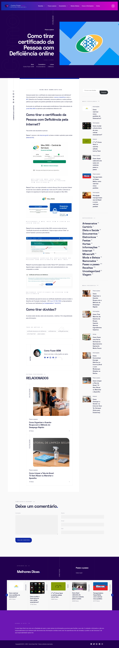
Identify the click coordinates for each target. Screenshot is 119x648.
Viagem (87, 274)
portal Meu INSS (30, 108)
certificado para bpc (63, 331)
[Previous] (7, 595)
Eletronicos (90, 237)
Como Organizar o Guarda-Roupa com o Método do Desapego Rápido (40, 425)
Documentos (62, 6)
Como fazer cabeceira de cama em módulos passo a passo (97, 164)
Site (62, 528)
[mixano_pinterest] (99, 644)
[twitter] (47, 358)
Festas (87, 240)
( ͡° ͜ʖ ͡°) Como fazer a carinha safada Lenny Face (97, 146)
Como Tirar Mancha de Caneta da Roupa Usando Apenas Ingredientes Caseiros (97, 322)
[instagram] (56, 358)
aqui (47, 189)
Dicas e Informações (88, 6)
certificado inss (52, 331)
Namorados (90, 261)
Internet (88, 251)
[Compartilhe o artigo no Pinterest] (14, 97)
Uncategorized (92, 271)
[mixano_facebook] (91, 644)
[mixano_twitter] (94, 644)
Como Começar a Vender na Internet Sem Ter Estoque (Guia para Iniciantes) (97, 406)
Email (62, 521)
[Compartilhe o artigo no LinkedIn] (14, 94)
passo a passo (41, 334)
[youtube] (50, 358)
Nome (63, 513)
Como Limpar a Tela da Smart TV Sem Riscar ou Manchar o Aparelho (41, 476)
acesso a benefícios (60, 97)
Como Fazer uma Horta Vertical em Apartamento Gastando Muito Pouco (97, 342)
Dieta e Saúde (91, 230)
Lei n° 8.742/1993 (56, 301)
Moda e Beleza (75, 6)
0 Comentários (40, 66)
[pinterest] (53, 358)
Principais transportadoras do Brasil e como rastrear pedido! (97, 201)
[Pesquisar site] (113, 6)
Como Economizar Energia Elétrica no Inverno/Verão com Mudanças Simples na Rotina (97, 364)
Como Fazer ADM (28, 66)
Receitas (40, 6)
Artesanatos (90, 223)
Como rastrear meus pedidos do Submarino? (14, 595)
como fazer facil (31, 334)
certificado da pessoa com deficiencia (36, 331)
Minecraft (89, 254)
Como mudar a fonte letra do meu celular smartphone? (97, 130)
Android (29, 137)
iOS (32, 137)
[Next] (112, 595)
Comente (17, 513)
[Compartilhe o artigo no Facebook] (14, 102)
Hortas (98, 6)
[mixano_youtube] (97, 644)
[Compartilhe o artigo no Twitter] (14, 99)
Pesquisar (103, 92)
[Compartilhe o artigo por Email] (14, 91)
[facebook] (45, 358)
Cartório (88, 227)
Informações (91, 247)
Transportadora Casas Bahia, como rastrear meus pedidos (97, 182)
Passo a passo (52, 6)
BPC (27, 99)
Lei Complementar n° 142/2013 (51, 303)
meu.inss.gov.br (44, 135)
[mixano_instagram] (102, 644)
